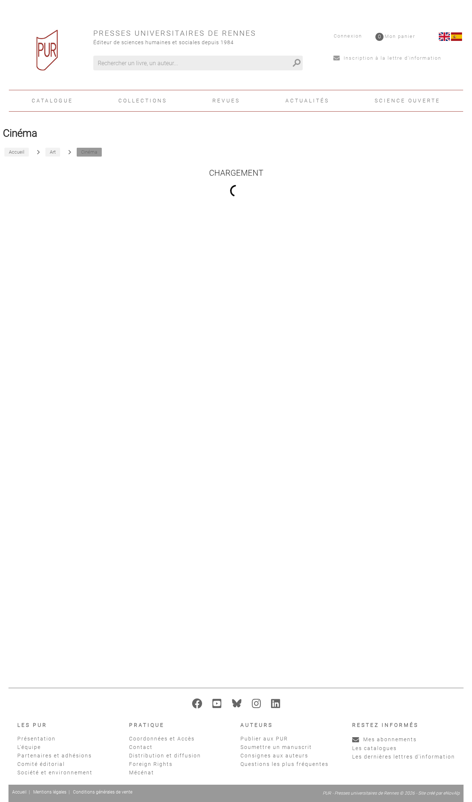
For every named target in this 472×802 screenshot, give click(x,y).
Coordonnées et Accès (162, 739)
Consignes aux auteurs (274, 756)
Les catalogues (374, 748)
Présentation (36, 739)
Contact (141, 747)
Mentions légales (49, 792)
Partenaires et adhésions (54, 756)
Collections (142, 101)
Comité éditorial (41, 764)
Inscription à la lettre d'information (391, 58)
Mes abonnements (389, 739)
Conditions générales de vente (102, 792)
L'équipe (29, 747)
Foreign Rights (151, 764)
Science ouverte (407, 101)
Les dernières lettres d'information (403, 757)
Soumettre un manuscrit (276, 747)
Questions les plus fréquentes (284, 764)
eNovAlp (451, 793)
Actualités (307, 101)
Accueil (19, 792)
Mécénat (141, 772)
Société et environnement (55, 772)
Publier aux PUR (264, 739)
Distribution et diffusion (165, 756)
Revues (226, 101)
